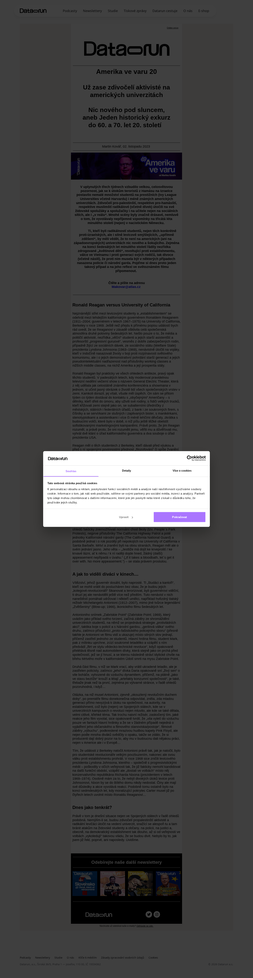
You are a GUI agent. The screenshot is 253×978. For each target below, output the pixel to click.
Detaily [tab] (126, 470)
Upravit (124, 517)
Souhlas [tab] (71, 471)
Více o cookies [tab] (182, 470)
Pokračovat (179, 517)
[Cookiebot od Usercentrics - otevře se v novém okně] (189, 458)
